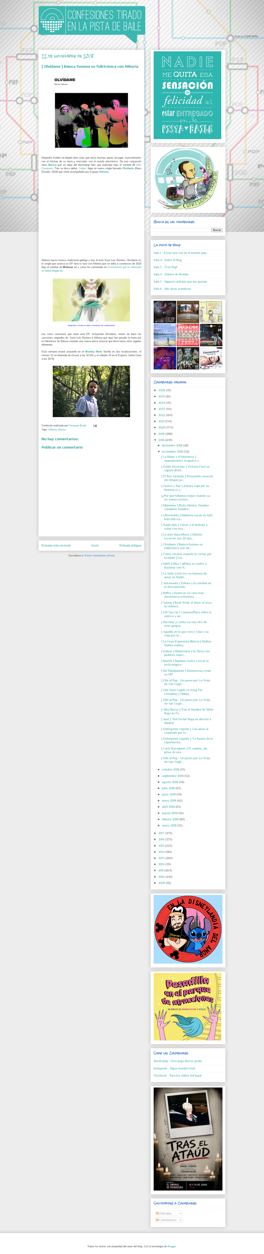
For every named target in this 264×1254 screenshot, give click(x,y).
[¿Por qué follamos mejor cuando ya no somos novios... (185, 497)
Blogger (172, 1246)
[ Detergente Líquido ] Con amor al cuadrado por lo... (184, 730)
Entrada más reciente (56, 545)
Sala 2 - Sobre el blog (168, 260)
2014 (161, 852)
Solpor (82, 168)
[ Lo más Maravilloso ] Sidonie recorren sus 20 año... (181, 536)
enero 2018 (169, 825)
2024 (162, 403)
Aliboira (52, 429)
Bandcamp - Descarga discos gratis (178, 1061)
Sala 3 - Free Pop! (165, 267)
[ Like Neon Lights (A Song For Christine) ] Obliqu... (182, 691)
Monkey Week (93, 351)
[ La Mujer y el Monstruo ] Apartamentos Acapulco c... (181, 458)
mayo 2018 (169, 800)
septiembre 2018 (173, 776)
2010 (161, 877)
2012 (161, 864)
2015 (161, 846)
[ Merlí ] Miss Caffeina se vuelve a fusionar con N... (184, 565)
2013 (161, 858)
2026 (162, 390)
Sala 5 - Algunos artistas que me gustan (180, 281)
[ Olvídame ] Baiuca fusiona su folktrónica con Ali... (182, 546)
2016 (161, 839)
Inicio (95, 545)
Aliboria (104, 171)
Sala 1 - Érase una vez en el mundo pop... (181, 253)
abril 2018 (168, 807)
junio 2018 (169, 794)
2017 (161, 833)
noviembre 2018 (173, 451)
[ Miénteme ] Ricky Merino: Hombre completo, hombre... (185, 507)
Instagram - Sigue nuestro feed (174, 1068)
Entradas (165, 1213)
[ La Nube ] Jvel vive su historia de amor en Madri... (184, 575)
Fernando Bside (78, 425)
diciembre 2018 (172, 445)
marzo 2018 (170, 813)
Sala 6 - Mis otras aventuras (172, 289)
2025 (162, 396)
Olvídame (128, 168)
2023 (162, 409)
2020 (162, 427)
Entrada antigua (130, 545)
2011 (161, 870)
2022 (162, 415)
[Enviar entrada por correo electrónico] (94, 425)
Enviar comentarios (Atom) (100, 555)
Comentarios (167, 1220)
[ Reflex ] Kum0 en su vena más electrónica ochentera (182, 594)
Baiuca (52, 164)
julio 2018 (168, 788)
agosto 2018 (170, 782)
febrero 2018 (170, 819)
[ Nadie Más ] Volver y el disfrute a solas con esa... (184, 526)
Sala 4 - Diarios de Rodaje (171, 274)
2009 (162, 883)
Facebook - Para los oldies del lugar (178, 1075)
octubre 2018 (171, 769)
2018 (161, 440)
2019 (161, 434)
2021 (161, 421)
